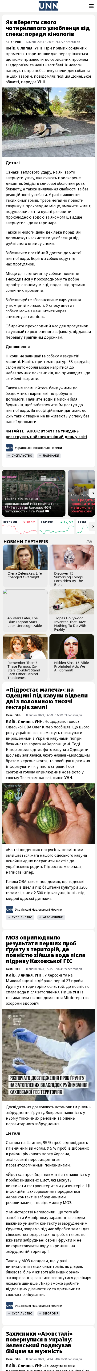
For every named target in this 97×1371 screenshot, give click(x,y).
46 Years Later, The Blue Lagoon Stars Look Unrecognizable (25, 622)
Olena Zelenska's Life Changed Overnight (25, 575)
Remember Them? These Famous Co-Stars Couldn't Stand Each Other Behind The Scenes (24, 670)
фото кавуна (54, 749)
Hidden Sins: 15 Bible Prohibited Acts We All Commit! (71, 666)
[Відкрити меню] (91, 6)
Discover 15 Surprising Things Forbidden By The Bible (68, 579)
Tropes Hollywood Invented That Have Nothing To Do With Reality (70, 624)
